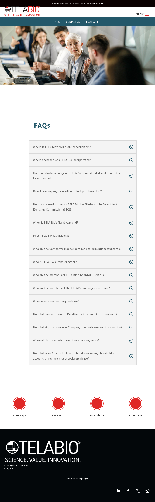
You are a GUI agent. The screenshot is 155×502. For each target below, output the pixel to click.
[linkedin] (118, 490)
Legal (85, 478)
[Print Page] (19, 403)
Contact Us (73, 21)
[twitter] (138, 490)
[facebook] (128, 490)
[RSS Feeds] (58, 403)
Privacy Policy (74, 478)
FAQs (57, 21)
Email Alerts (93, 21)
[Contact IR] (135, 403)
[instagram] (147, 490)
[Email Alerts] (96, 403)
